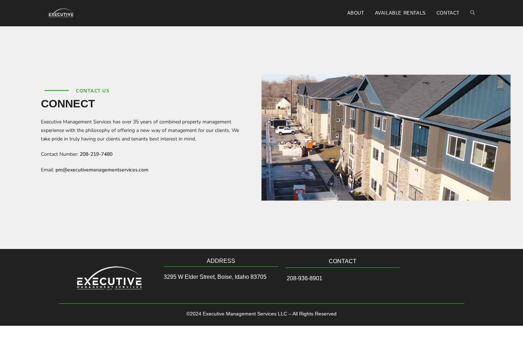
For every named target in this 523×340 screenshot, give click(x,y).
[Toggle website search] (472, 13)
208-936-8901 (303, 278)
